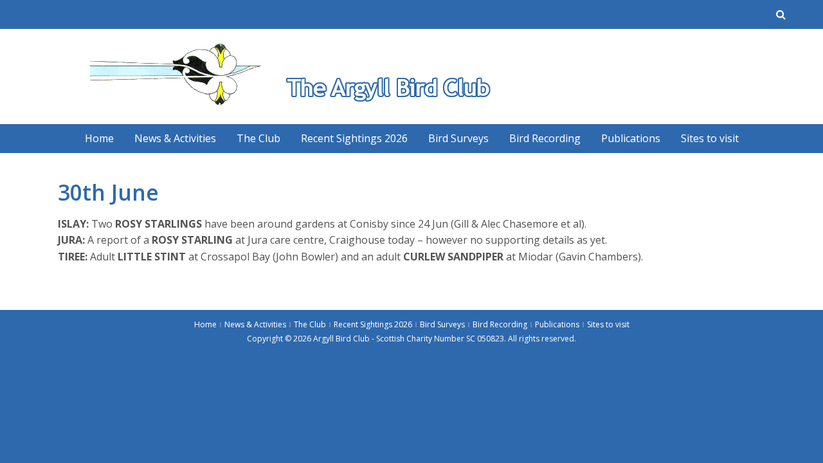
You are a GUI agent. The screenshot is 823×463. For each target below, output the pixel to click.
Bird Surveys (458, 138)
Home (99, 138)
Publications (630, 138)
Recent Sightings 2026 (354, 138)
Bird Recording (545, 138)
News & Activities (175, 138)
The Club (258, 138)
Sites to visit (710, 138)
